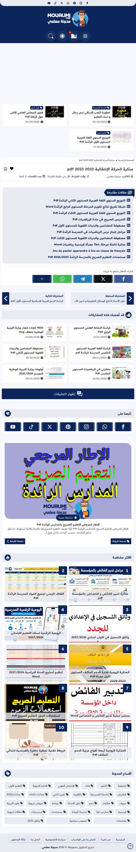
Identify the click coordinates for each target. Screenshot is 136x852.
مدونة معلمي (50, 847)
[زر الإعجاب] (11, 168)
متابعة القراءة (16, 541)
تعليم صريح (101, 133)
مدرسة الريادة (119, 541)
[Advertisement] (68, 73)
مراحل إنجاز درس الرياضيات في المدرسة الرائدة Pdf (91, 232)
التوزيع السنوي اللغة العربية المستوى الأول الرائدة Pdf (93, 139)
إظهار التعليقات (64, 394)
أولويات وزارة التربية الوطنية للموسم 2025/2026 (26, 371)
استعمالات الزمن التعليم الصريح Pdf (36, 715)
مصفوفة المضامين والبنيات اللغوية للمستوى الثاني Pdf (26, 350)
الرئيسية (120, 839)
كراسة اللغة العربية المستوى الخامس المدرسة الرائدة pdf (93, 350)
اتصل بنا (35, 839)
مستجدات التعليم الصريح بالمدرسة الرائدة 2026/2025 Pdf (86, 257)
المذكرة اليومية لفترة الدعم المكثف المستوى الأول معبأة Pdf (100, 674)
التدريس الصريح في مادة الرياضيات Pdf (99, 219)
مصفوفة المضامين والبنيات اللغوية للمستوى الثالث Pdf (88, 238)
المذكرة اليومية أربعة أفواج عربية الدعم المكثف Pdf (100, 752)
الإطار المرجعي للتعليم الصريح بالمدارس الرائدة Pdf (68, 524)
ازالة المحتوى (18, 839)
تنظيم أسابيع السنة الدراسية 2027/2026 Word (36, 674)
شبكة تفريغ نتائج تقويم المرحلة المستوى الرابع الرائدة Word (85, 206)
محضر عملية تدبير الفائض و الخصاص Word (100, 715)
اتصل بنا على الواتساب (83, 839)
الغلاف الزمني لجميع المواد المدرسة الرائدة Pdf (36, 596)
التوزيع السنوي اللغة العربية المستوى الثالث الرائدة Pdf (89, 213)
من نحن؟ (105, 839)
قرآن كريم (35, 108)
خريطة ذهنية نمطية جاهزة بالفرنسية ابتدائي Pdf (36, 752)
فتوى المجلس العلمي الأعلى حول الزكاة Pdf (26, 114)
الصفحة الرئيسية (126, 160)
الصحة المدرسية (99, 108)
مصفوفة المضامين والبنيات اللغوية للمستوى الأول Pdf (89, 225)
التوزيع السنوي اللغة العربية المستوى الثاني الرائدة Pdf (89, 200)
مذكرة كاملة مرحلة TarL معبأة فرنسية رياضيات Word (89, 244)
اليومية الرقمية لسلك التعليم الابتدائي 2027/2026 (36, 635)
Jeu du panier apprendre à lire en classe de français (88, 250)
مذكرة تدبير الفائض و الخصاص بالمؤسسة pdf (100, 596)
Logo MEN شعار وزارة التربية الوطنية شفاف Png (25, 330)
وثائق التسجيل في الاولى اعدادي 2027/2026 (100, 637)
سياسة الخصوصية (55, 839)
